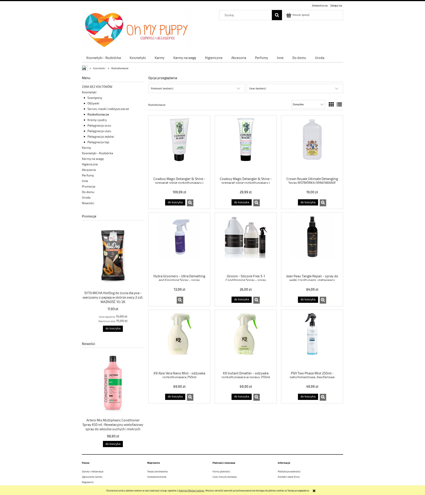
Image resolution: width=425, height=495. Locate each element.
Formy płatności (221, 471)
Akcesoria (89, 170)
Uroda (86, 197)
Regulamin (88, 482)
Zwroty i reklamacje (92, 471)
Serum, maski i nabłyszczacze (108, 109)
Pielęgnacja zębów (100, 136)
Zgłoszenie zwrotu (92, 476)
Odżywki (93, 103)
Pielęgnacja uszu (99, 131)
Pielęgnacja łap (98, 142)
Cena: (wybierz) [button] (257, 88)
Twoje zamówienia (157, 471)
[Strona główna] (137, 28)
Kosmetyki (89, 92)
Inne (85, 181)
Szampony (94, 98)
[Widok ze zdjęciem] (331, 104)
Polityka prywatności (289, 471)
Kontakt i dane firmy (289, 476)
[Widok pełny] (339, 104)
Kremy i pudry (97, 120)
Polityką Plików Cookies (191, 490)
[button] (190, 202)
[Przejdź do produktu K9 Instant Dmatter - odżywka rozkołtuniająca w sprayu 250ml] (245, 340)
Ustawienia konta (156, 476)
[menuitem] (103, 58)
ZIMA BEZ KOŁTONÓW (97, 86)
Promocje (88, 186)
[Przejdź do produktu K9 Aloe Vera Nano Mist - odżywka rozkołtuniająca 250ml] (179, 340)
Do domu (88, 192)
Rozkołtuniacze (98, 114)
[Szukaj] (277, 15)
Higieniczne (90, 164)
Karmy (86, 147)
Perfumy (88, 175)
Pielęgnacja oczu (99, 125)
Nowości (88, 203)
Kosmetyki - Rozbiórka (97, 153)
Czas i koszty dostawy (224, 476)
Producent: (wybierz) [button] (162, 88)
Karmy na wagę (93, 158)
